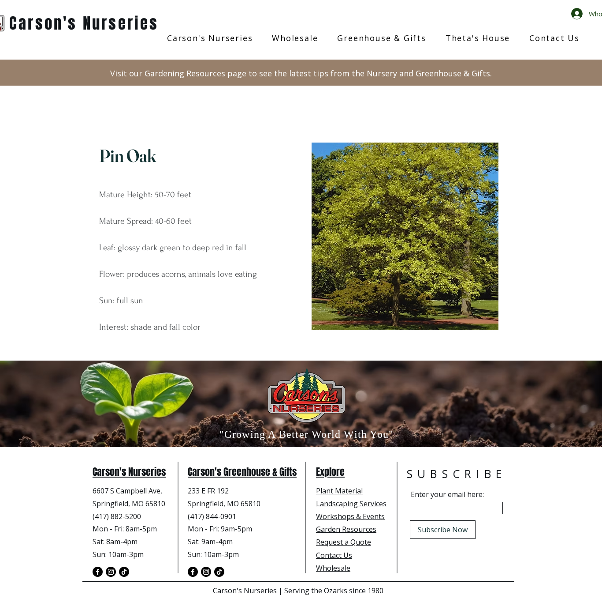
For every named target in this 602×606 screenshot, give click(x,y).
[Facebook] (98, 572)
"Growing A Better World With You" (306, 434)
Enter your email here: (447, 494)
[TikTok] (124, 572)
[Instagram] (111, 572)
